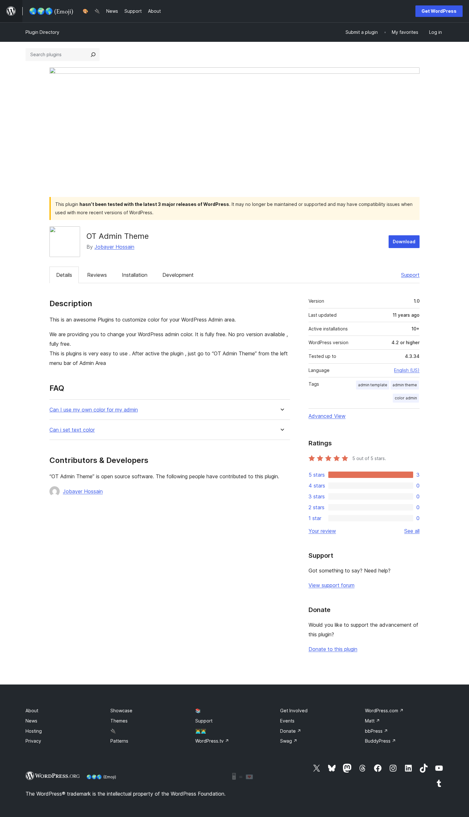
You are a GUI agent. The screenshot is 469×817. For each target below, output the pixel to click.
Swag (288, 741)
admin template (372, 384)
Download (404, 241)
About (32, 710)
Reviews (97, 275)
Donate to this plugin (333, 649)
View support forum (331, 585)
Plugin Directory (42, 32)
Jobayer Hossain (114, 247)
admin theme (404, 384)
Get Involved (294, 710)
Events (287, 720)
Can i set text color (72, 430)
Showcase (121, 710)
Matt (372, 720)
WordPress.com (384, 710)
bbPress (376, 731)
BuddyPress (380, 741)
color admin (406, 398)
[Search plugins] (93, 54)
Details (64, 275)
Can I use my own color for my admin (93, 410)
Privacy (33, 741)
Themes (119, 720)
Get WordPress (439, 11)
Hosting (34, 731)
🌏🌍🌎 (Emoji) (101, 776)
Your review (322, 531)
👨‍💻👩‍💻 (200, 731)
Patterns (119, 741)
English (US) (407, 370)
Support (410, 275)
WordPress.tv (212, 741)
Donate (290, 731)
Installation (134, 275)
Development (178, 275)
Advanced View (327, 416)
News (31, 720)
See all (412, 531)
